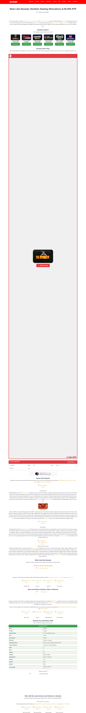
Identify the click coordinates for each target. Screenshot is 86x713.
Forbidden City (51, 577)
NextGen (64, 21)
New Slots (75, 1)
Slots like (31, 1)
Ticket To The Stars (65, 703)
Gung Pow (62, 577)
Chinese (37, 22)
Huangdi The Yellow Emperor (45, 482)
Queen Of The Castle (44, 21)
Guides (69, 1)
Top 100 (37, 1)
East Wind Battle (61, 480)
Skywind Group (24, 492)
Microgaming (34, 548)
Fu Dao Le (57, 577)
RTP (59, 1)
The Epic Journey (63, 535)
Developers (48, 1)
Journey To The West (55, 22)
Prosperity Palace (48, 499)
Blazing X (46, 518)
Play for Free (44, 265)
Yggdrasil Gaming (25, 529)
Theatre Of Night (43, 608)
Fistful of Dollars (55, 703)
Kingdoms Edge (26, 21)
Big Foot (66, 607)
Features (42, 1)
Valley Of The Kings (39, 703)
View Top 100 (46, 668)
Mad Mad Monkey (73, 607)
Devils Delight (39, 499)
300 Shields (54, 601)
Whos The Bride (68, 480)
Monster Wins (61, 607)
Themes (55, 1)
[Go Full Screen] (10, 55)
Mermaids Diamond (48, 703)
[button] (43, 256)
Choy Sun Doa (70, 577)
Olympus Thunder (34, 21)
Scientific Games (51, 602)
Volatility (64, 1)
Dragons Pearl (65, 22)
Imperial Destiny (58, 554)
